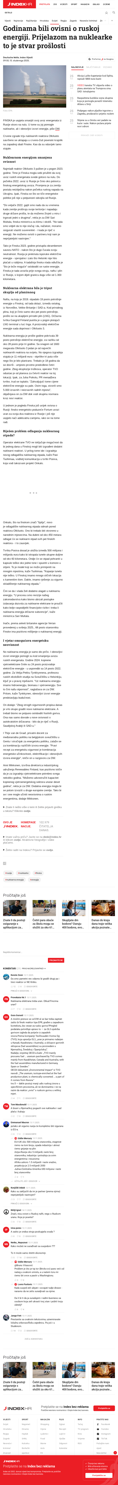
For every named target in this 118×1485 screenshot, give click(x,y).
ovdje (17, 839)
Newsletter (101, 1453)
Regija (64, 20)
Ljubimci (44, 1434)
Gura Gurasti (17, 1015)
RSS (80, 1443)
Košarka (26, 1443)
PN (6, 999)
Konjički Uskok (18, 1187)
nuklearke (23, 873)
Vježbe (62, 1438)
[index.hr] (19, 4)
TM (6, 1106)
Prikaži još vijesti (92, 135)
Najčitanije (31, 20)
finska (38, 873)
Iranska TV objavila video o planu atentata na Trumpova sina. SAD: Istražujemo (94, 88)
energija (34, 880)
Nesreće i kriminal (88, 20)
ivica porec (16, 1228)
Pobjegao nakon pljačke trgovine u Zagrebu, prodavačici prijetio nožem (95, 112)
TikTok (104, 1438)
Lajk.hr (62, 1434)
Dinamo (25, 1429)
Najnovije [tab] (77, 67)
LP (15, 1284)
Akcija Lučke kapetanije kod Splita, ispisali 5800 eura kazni (95, 77)
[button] (7, 907)
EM (16, 1138)
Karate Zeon (17, 975)
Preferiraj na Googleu (103, 59)
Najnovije (18, 20)
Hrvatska (44, 20)
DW (57, 128)
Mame (43, 1443)
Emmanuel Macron (20, 1122)
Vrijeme (81, 1438)
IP (6, 1229)
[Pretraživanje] (112, 13)
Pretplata (44, 4)
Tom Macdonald (18, 1104)
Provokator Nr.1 (18, 997)
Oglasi (96, 4)
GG (6, 1017)
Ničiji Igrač (16, 1210)
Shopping (44, 1424)
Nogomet (26, 1424)
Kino (80, 1434)
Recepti (62, 1429)
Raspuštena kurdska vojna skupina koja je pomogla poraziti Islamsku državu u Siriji (95, 101)
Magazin (45, 1419)
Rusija (8, 873)
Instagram (106, 1434)
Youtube (105, 1429)
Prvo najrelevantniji (32, 968)
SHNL (24, 1438)
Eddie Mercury (25, 1138)
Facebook (105, 1424)
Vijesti (64, 4)
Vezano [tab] (107, 67)
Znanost (7, 1453)
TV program (83, 1429)
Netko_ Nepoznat (19, 1242)
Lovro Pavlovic (25, 1284)
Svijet (54, 20)
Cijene (106, 4)
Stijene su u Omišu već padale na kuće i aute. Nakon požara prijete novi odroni (94, 123)
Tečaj (80, 1424)
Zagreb (73, 20)
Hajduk (25, 1434)
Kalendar (63, 1448)
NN (6, 1244)
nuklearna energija (14, 880)
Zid (55, 4)
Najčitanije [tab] (93, 67)
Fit (41, 1453)
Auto (42, 1448)
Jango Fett (16, 1315)
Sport (74, 4)
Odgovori (63, 1443)
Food (42, 1438)
